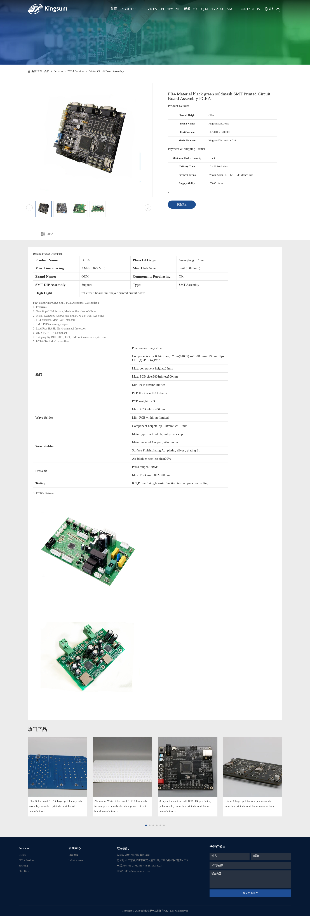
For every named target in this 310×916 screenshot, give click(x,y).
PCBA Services (75, 71)
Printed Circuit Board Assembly (106, 71)
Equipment (170, 9)
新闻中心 (190, 9)
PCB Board (24, 871)
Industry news (76, 860)
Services (149, 9)
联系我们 (182, 204)
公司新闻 (74, 855)
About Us (129, 9)
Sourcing (23, 865)
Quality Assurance (218, 9)
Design (22, 855)
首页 (114, 9)
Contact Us (250, 9)
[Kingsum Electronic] (61, 9)
